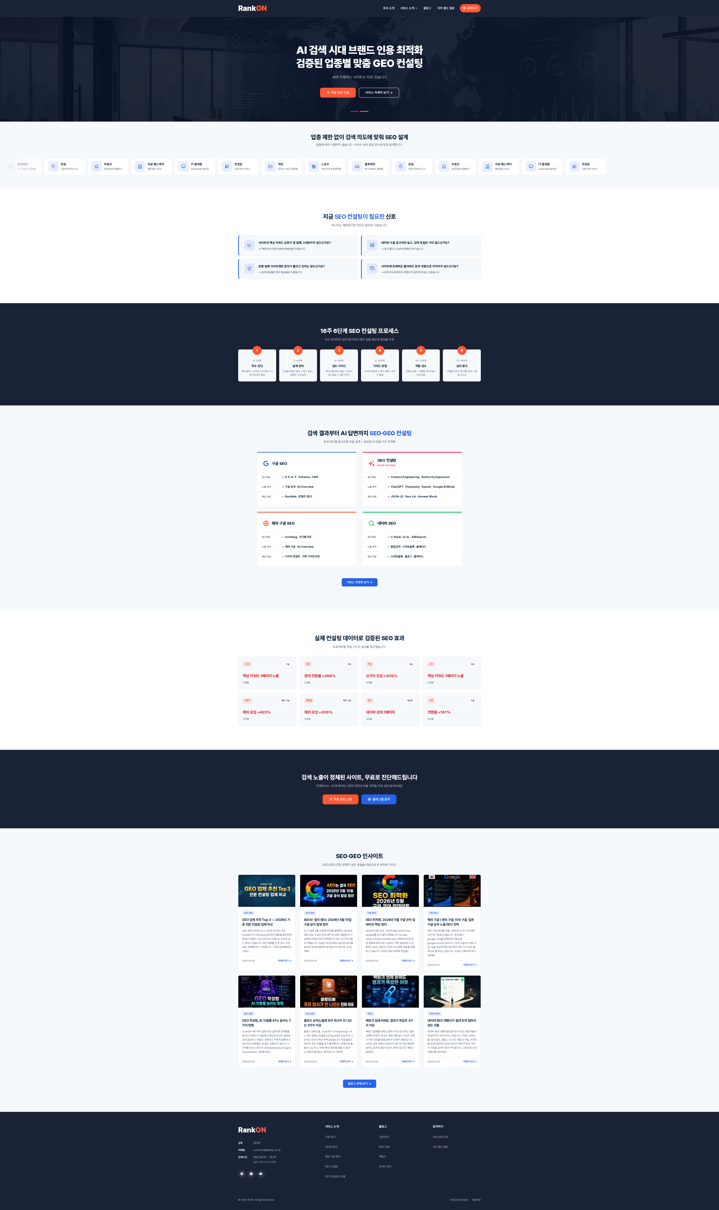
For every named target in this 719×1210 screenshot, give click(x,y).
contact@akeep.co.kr (267, 1150)
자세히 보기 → (285, 960)
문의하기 (472, 8)
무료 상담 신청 (440, 1136)
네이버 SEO (331, 1146)
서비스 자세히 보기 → (379, 92)
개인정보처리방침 (459, 1199)
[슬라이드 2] (364, 111)
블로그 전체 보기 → (359, 1083)
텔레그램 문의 (381, 799)
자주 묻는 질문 (446, 8)
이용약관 (476, 1199)
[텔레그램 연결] (242, 1174)
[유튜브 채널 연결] (261, 1174)
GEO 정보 (384, 1146)
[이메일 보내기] (251, 1174)
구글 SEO (330, 1136)
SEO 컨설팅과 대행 (335, 1176)
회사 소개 (388, 8)
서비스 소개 (407, 8)
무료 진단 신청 (340, 92)
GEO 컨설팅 (331, 1166)
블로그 (427, 8)
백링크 (382, 1156)
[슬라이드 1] (355, 111)
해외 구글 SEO (333, 1156)
